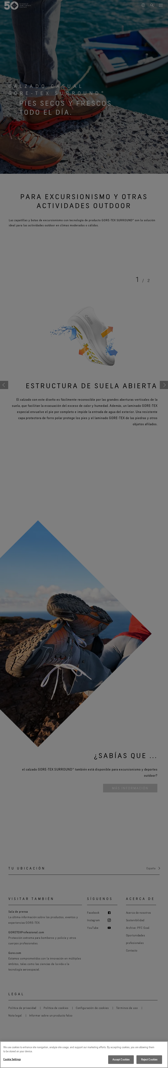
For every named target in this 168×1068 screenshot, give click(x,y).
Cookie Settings (12, 1059)
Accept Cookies (121, 1059)
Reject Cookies (149, 1059)
